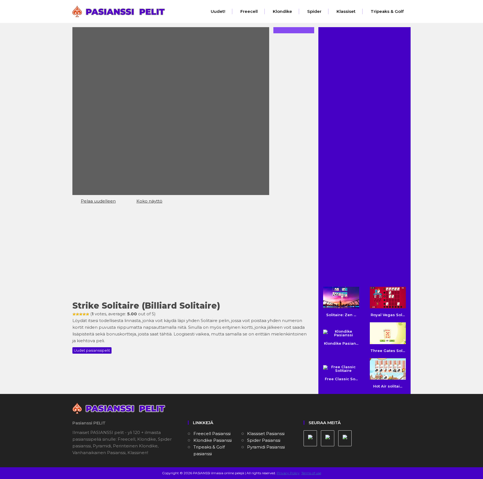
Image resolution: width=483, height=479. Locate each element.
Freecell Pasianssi (212, 433)
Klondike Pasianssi (212, 440)
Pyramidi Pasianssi (266, 447)
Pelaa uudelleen (98, 201)
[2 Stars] (77, 314)
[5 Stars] (87, 314)
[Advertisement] (191, 255)
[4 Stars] (84, 314)
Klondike (282, 11)
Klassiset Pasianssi (266, 433)
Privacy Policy (288, 473)
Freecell (249, 11)
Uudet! (218, 11)
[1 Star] (74, 314)
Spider (314, 11)
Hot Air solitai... (387, 386)
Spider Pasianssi (263, 440)
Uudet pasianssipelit (92, 350)
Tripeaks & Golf (387, 11)
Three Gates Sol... (387, 350)
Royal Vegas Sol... (388, 315)
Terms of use (311, 473)
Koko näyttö (149, 201)
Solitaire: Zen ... (341, 315)
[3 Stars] (80, 314)
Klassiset (346, 11)
